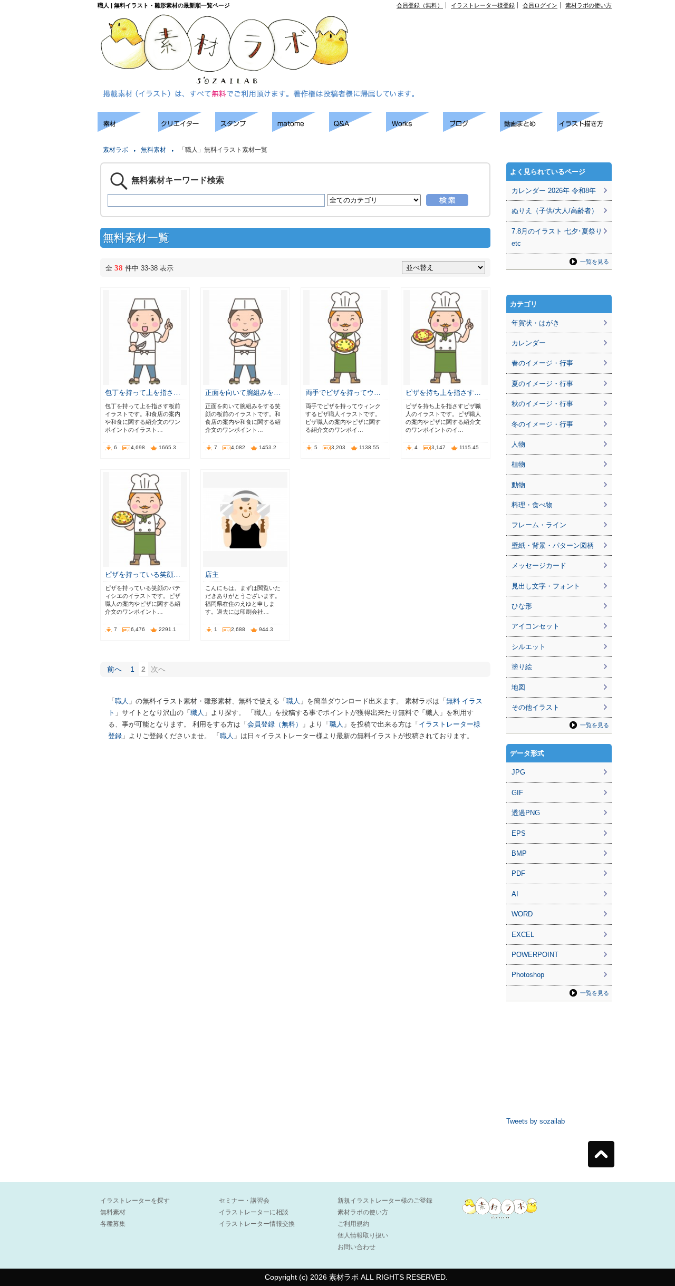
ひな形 (522, 606)
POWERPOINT (535, 955)
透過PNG (526, 813)
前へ (114, 669)
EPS (519, 833)
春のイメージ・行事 (542, 363)
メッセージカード (539, 565)
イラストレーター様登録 (483, 5)
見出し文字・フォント (546, 586)
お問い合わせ (356, 1247)
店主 (212, 574)
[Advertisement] (491, 32)
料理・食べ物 (532, 505)
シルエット (529, 647)
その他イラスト (536, 707)
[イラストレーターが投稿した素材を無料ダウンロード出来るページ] (128, 129)
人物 (518, 444)
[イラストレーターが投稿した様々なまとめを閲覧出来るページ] (300, 129)
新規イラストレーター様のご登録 (385, 1200)
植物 (518, 464)
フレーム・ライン (539, 525)
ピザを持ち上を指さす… (443, 393)
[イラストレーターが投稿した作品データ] (414, 129)
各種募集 (113, 1223)
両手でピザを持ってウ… (343, 393)
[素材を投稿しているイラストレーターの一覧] (186, 129)
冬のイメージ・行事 (542, 424)
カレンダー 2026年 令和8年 (554, 191)
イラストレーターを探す (135, 1200)
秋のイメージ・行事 (542, 404)
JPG (518, 772)
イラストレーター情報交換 (257, 1223)
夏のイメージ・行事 (542, 384)
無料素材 (153, 149)
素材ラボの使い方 (588, 5)
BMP (519, 853)
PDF (518, 873)
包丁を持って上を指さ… (142, 393)
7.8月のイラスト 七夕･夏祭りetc (557, 237)
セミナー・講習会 (244, 1200)
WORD (522, 914)
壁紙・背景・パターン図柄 (553, 545)
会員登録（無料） (420, 5)
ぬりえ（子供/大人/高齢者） (555, 211)
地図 (518, 687)
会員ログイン (540, 5)
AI (515, 894)
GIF (517, 793)
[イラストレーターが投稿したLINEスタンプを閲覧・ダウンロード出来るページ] (243, 129)
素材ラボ (115, 149)
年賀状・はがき (536, 323)
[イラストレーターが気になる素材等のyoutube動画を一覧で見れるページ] (528, 129)
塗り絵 (522, 667)
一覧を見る (594, 261)
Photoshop (528, 975)
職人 (122, 701)
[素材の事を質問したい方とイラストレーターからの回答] (357, 129)
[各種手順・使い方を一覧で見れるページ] (585, 129)
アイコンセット (536, 626)
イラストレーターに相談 (253, 1212)
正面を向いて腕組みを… (243, 393)
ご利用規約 (353, 1223)
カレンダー (529, 343)
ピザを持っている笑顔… (142, 574)
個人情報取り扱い (363, 1235)
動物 (518, 485)
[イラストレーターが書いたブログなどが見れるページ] (471, 129)
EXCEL (523, 935)
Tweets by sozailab (535, 1121)
